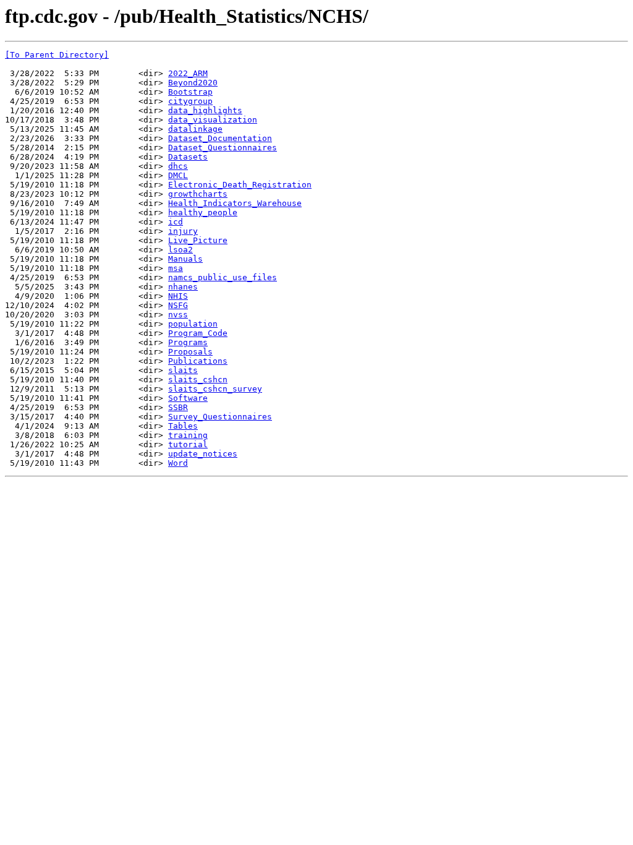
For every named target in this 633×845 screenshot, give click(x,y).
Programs (188, 342)
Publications (197, 361)
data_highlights (205, 110)
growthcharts (197, 194)
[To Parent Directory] (57, 54)
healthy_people (202, 212)
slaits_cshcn (197, 379)
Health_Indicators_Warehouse (235, 203)
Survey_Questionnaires (220, 416)
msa (175, 268)
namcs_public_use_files (222, 277)
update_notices (202, 453)
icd (175, 221)
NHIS (178, 296)
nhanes (183, 286)
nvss (178, 314)
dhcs (178, 166)
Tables (183, 426)
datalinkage (195, 129)
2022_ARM (188, 73)
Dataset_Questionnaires (222, 147)
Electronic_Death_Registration (240, 184)
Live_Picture (197, 240)
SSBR (178, 407)
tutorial (188, 444)
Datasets (188, 156)
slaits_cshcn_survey (215, 388)
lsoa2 (180, 249)
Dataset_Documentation (220, 138)
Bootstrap (190, 92)
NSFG (178, 305)
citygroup (190, 101)
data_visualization (212, 119)
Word (178, 463)
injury (183, 231)
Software (188, 398)
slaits (183, 370)
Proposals (190, 351)
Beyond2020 (193, 82)
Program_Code (197, 333)
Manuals (185, 259)
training (188, 435)
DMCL (178, 175)
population (193, 323)
